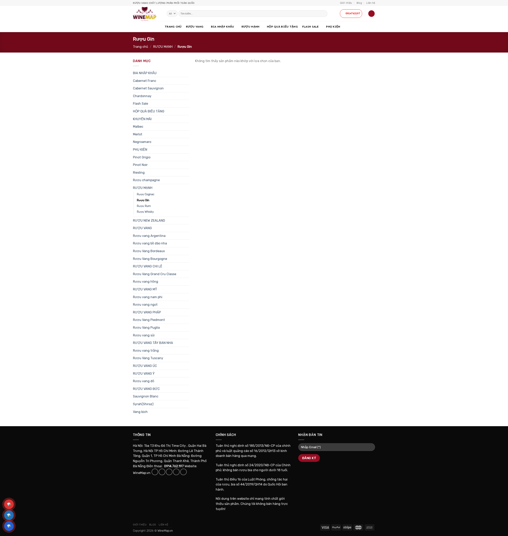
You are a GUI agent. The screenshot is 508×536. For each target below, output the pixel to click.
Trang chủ (173, 26)
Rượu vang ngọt (145, 304)
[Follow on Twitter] (169, 472)
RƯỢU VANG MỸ (145, 289)
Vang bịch (140, 412)
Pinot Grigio (141, 157)
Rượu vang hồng (145, 281)
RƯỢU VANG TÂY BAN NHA (153, 343)
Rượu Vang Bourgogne (150, 259)
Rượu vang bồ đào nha (150, 243)
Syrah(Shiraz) (143, 404)
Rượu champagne (146, 180)
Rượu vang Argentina (149, 236)
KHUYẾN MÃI (142, 119)
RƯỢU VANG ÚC (145, 366)
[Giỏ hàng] (371, 13)
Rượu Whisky (145, 211)
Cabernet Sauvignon (148, 88)
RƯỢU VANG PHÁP (147, 312)
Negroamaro (142, 142)
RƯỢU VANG (195, 26)
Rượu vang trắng (146, 350)
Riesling (139, 172)
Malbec (138, 126)
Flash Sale (310, 26)
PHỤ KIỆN (333, 26)
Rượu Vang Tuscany (148, 358)
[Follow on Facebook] (155, 472)
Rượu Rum (144, 206)
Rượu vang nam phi (147, 297)
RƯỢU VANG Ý (144, 373)
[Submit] (323, 13)
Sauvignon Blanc (145, 396)
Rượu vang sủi (144, 335)
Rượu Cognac (145, 194)
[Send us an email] (176, 472)
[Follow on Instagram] (162, 472)
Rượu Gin (143, 200)
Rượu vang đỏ (143, 381)
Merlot (137, 134)
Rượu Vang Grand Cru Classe (154, 274)
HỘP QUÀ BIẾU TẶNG (282, 26)
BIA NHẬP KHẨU (222, 26)
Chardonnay (142, 96)
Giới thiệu (346, 2)
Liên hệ (370, 2)
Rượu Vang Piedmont (149, 320)
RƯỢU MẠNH (250, 26)
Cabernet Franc (144, 81)
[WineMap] (147, 13)
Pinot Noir (140, 165)
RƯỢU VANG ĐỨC (146, 389)
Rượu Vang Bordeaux (149, 251)
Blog (359, 2)
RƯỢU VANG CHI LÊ (147, 266)
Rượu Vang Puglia (146, 327)
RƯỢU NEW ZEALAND (149, 220)
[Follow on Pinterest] (183, 472)
